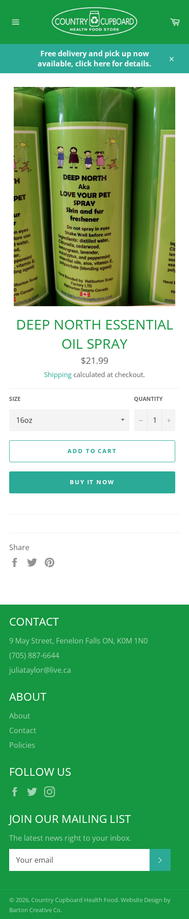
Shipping (58, 374)
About (19, 716)
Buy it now (92, 482)
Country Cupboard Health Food (74, 900)
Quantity (148, 399)
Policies (22, 745)
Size (15, 399)
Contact (22, 730)
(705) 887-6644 (34, 655)
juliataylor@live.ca (40, 670)
